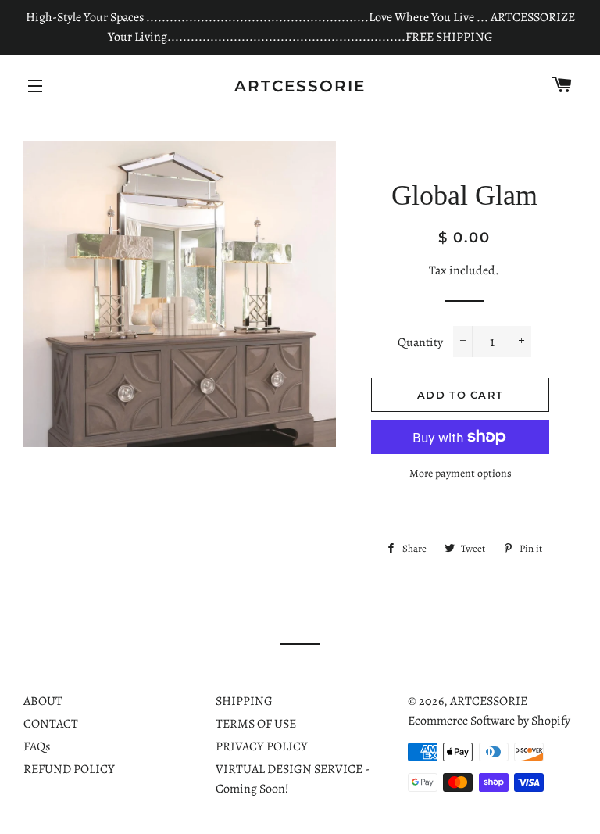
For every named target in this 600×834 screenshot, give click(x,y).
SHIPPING (244, 701)
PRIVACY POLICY (262, 746)
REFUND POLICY (69, 769)
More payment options (460, 473)
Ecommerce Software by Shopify (489, 720)
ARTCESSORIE (300, 86)
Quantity (420, 342)
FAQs (36, 746)
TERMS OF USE (256, 723)
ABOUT (42, 701)
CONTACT (50, 723)
